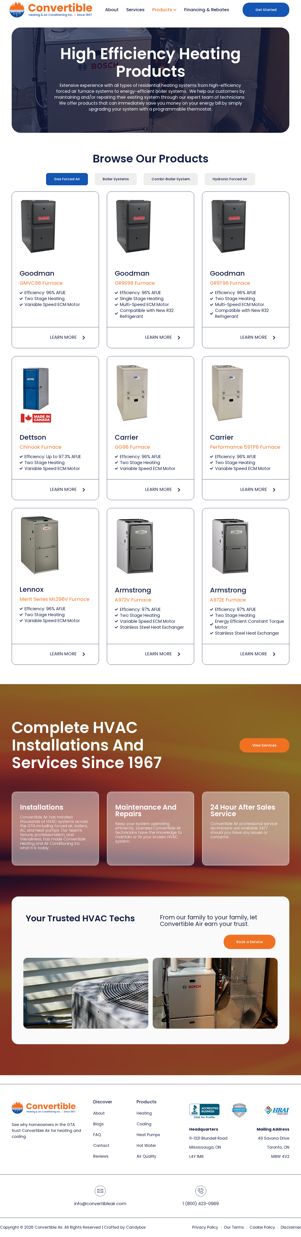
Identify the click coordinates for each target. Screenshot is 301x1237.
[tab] (67, 179)
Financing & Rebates (206, 10)
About (112, 10)
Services (135, 10)
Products (162, 10)
